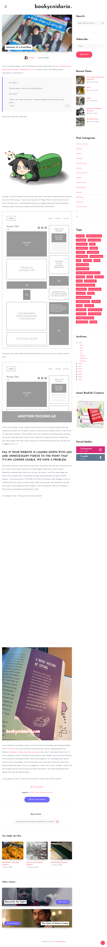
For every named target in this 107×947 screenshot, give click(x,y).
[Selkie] (80, 101)
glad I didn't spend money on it (88, 273)
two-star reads (94, 314)
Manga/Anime (81, 187)
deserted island (96, 256)
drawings (43, 792)
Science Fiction (81, 207)
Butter (89, 87)
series (79, 306)
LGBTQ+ (79, 178)
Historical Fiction (82, 173)
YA (77, 216)
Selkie (89, 98)
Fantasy (79, 168)
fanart (97, 260)
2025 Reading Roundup (59, 862)
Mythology (80, 197)
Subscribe (84, 54)
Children (79, 149)
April (81, 345)
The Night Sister (92, 119)
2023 (80, 372)
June (81, 351)
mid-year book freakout (85, 285)
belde (92, 244)
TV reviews (81, 314)
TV (77, 212)
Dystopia (79, 158)
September (84, 358)
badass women (94, 240)
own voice (80, 293)
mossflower (81, 289)
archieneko (81, 240)
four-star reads (82, 269)
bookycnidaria (52, 6)
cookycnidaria (93, 252)
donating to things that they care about (24, 752)
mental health (90, 281)
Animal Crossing (82, 144)
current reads (34, 792)
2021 (80, 366)
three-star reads (95, 310)
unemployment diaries (85, 318)
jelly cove (99, 277)
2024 (80, 374)
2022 (80, 369)
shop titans (81, 310)
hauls (90, 277)
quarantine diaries (83, 297)
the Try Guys (9, 749)
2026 (80, 379)
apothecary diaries (94, 236)
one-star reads (94, 289)
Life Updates (38, 787)
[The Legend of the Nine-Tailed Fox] (80, 80)
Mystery (79, 192)
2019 (80, 343)
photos (50, 792)
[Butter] (80, 90)
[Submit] (103, 23)
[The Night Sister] (80, 122)
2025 (80, 377)
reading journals (83, 301)
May (81, 348)
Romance (79, 202)
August (82, 356)
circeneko (80, 252)
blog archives (82, 248)
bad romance (81, 244)
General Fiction (81, 163)
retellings (96, 301)
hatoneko (80, 277)
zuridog (93, 322)
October (83, 361)
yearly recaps (82, 322)
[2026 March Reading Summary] (80, 111)
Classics (79, 154)
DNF (78, 260)
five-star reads (82, 265)
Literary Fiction (81, 183)
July (81, 353)
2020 (80, 364)
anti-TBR (80, 236)
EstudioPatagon (60, 942)
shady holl (89, 306)
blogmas (94, 248)
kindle (79, 281)
